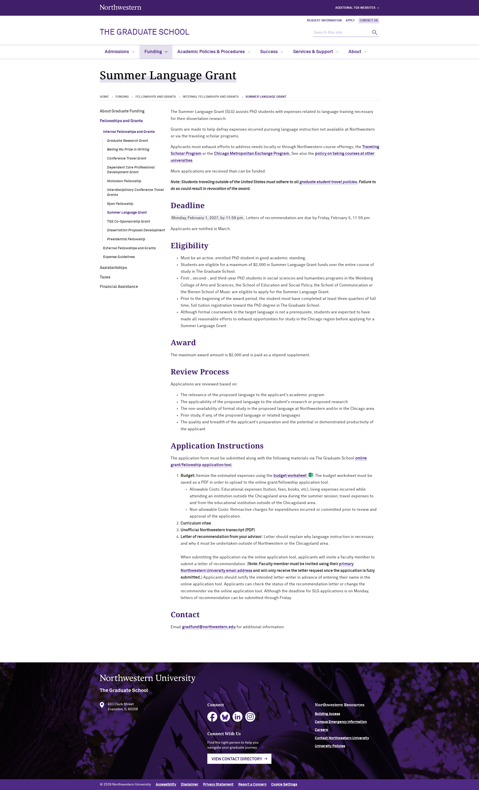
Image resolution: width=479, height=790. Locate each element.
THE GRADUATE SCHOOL (144, 32)
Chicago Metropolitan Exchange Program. (252, 154)
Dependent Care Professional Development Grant (131, 170)
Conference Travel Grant (126, 158)
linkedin (238, 717)
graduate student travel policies (328, 182)
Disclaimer (189, 784)
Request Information (324, 20)
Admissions (117, 52)
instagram (250, 717)
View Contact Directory (237, 759)
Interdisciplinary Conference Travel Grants (135, 192)
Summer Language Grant (127, 212)
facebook (212, 717)
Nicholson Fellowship (124, 181)
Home (104, 96)
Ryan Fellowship (120, 204)
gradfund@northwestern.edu (209, 627)
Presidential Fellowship (126, 239)
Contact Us (369, 20)
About (355, 52)
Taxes (105, 277)
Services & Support (313, 52)
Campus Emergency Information (341, 722)
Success (269, 52)
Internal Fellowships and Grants (211, 96)
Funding (153, 52)
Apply (350, 20)
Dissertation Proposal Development (136, 230)
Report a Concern (252, 784)
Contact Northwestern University (342, 738)
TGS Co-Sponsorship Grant (128, 221)
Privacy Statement (218, 784)
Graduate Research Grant (127, 141)
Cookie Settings (284, 784)
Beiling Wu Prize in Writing (128, 149)
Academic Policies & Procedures (211, 52)
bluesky (225, 717)
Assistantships (113, 268)
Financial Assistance (119, 287)
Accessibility (166, 784)
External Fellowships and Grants (129, 248)
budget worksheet (290, 476)
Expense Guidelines (119, 257)
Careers (321, 730)
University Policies (330, 746)
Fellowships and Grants (155, 96)
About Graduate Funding (122, 111)
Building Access (327, 714)
